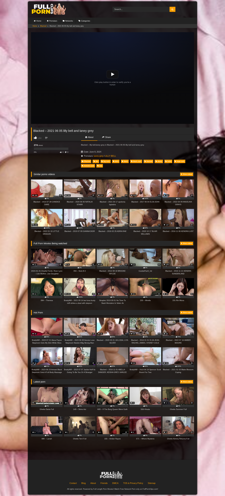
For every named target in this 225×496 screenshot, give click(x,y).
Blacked (43, 26)
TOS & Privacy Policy (133, 483)
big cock (106, 161)
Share (108, 137)
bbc (97, 161)
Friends (104, 483)
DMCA (115, 483)
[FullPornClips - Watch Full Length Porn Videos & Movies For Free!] (50, 9)
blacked (149, 161)
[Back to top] (217, 488)
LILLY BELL (110, 156)
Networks (69, 21)
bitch (117, 161)
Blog (83, 483)
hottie (169, 161)
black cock (137, 161)
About (90, 137)
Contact (73, 483)
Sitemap (151, 483)
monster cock (89, 166)
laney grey (98, 156)
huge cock (181, 161)
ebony (160, 161)
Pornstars (53, 21)
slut (100, 166)
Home (38, 21)
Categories (85, 21)
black (126, 161)
